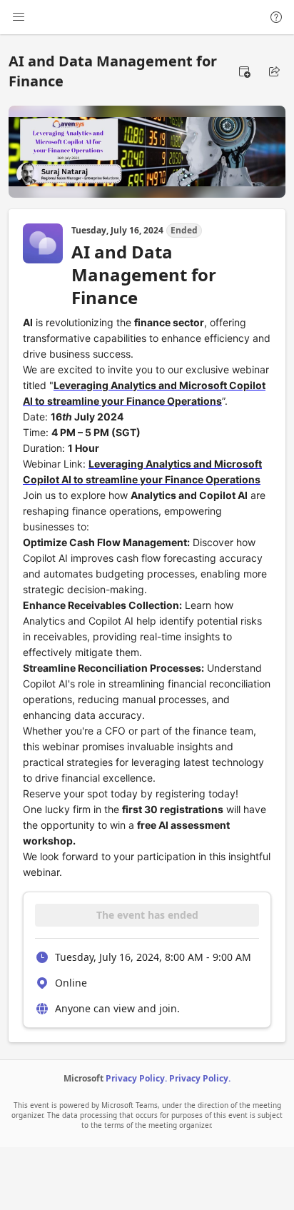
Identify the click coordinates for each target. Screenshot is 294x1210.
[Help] (276, 17)
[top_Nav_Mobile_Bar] (18, 17)
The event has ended (147, 915)
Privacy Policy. (136, 1078)
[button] (244, 71)
